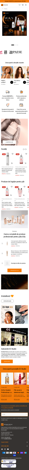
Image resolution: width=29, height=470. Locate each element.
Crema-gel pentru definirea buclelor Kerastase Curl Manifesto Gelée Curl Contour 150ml (19, 243)
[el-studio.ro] (20, 52)
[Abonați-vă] (26, 414)
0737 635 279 (7, 437)
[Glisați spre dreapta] (26, 149)
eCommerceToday (17, 458)
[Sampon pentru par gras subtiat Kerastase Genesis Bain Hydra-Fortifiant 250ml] (20, 191)
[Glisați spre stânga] (23, 149)
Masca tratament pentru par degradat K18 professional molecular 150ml (7, 170)
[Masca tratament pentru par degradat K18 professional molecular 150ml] (7, 159)
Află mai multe (7, 361)
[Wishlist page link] (19, 5)
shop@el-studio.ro (8, 438)
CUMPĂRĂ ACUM (9, 142)
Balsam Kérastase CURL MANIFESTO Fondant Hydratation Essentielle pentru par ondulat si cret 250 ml (19, 252)
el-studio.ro (6, 458)
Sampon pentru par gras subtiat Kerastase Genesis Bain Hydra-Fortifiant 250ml (19, 204)
